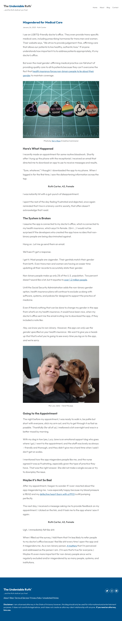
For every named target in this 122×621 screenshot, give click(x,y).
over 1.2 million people (75, 279)
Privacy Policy (36, 598)
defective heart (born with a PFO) (57, 494)
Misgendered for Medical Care (42, 22)
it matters (72, 545)
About (6, 598)
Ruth (28, 6)
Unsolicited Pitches (51, 598)
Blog (12, 598)
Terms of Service (22, 598)
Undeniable (16, 6)
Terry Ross (56, 141)
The (6, 6)
